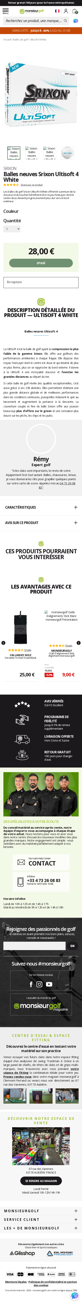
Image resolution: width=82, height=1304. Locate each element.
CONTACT (42, 863)
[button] (41, 507)
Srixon (10, 168)
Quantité (12, 220)
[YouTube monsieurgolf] (49, 983)
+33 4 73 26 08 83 (43, 880)
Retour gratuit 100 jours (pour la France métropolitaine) (41, 2)
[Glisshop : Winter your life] (32, 11)
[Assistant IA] (76, 21)
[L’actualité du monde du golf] (41, 1006)
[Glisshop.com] (22, 1253)
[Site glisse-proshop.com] (60, 1253)
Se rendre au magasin (41, 1181)
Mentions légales (16, 1282)
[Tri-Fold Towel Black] (20, 627)
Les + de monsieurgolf (32, 1228)
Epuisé (41, 263)
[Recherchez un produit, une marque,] (65, 20)
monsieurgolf (21, 1211)
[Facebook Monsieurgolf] (31, 983)
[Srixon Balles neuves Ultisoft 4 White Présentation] (41, 94)
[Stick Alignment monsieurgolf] (61, 625)
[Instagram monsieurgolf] (39, 983)
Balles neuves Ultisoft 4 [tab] (41, 331)
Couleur (11, 211)
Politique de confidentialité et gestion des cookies (52, 1283)
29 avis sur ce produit (32, 184)
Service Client (22, 1219)
